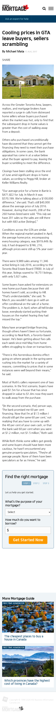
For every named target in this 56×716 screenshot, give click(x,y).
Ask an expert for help (17, 18)
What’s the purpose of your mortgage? (23, 503)
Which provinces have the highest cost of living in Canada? (27, 682)
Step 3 (46, 483)
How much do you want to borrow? (22, 521)
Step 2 (36, 483)
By (13, 51)
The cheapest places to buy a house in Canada (23, 638)
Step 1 (26, 483)
